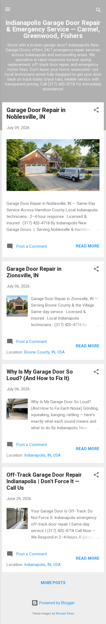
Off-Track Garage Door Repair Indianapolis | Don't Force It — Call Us (44, 481)
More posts (53, 583)
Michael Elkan (65, 613)
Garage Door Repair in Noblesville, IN (36, 113)
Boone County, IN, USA (44, 352)
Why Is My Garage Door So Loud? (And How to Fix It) (40, 374)
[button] (96, 111)
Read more (87, 246)
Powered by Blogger (56, 602)
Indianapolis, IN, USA (42, 455)
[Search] (98, 11)
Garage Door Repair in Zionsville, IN (34, 272)
